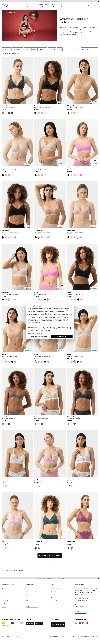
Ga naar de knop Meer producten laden (6, 61)
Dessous (49, 7)
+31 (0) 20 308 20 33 (81, 606)
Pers (27, 598)
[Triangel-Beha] (82, 515)
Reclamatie (5, 598)
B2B (27, 601)
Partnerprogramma (56, 604)
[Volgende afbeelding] (30, 80)
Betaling (4, 604)
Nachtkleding (64, 7)
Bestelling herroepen (7, 601)
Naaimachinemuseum (32, 607)
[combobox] (89, 49)
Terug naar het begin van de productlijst (16, 567)
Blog (60, 4)
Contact (4, 607)
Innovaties (26, 7)
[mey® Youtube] (83, 623)
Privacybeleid (65, 636)
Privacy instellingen (83, 636)
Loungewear (73, 7)
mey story (29, 604)
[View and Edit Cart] (97, 5)
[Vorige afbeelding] (4, 80)
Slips (43, 7)
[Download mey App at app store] (30, 623)
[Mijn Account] (94, 5)
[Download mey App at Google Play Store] (39, 623)
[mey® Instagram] (76, 623)
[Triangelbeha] (17, 80)
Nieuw (32, 7)
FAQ (3, 588)
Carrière (28, 595)
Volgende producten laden (49, 555)
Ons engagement (31, 591)
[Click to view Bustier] (24, 25)
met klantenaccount (48, 578)
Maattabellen (54, 601)
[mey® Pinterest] (87, 623)
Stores (53, 4)
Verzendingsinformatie (8, 591)
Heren (47, 4)
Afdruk (73, 636)
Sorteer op (77, 49)
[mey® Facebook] (80, 623)
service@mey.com (80, 613)
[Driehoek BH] (17, 453)
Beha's (38, 7)
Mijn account (54, 595)
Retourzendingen (6, 595)
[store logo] (5, 6)
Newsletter (54, 591)
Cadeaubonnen (55, 598)
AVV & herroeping (54, 636)
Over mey (29, 588)
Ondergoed (56, 7)
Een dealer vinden (56, 588)
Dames (40, 4)
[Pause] (99, 1)
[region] (17, 80)
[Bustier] (50, 267)
